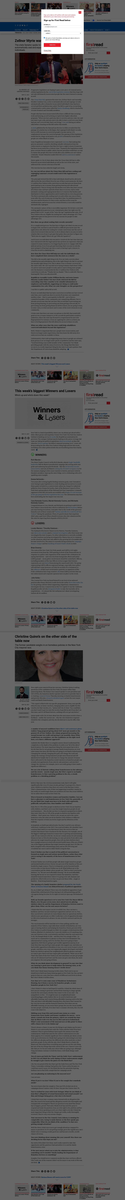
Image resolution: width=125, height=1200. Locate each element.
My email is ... (47, 24)
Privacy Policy (47, 50)
